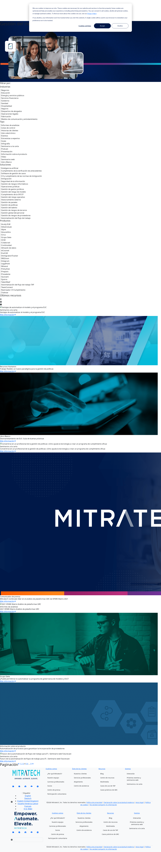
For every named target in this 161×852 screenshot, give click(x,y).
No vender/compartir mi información (103, 805)
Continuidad (6, 245)
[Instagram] (37, 787)
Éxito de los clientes (79, 769)
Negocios (5, 90)
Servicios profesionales (82, 778)
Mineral (4, 266)
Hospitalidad (6, 106)
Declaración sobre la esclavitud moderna (119, 802)
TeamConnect (7, 287)
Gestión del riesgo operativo (13, 197)
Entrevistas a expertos (10, 138)
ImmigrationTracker (9, 256)
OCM (3, 240)
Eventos (4, 136)
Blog (102, 774)
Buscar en (14, 6)
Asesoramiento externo (11, 199)
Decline (120, 26)
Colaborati (5, 242)
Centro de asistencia (81, 786)
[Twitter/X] (19, 787)
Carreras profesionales (55, 782)
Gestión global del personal (12, 213)
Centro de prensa (53, 790)
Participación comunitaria (56, 794)
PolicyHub (5, 269)
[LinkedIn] (13, 787)
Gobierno (5, 101)
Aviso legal (140, 802)
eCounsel (5, 250)
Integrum (5, 261)
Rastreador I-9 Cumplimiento (13, 290)
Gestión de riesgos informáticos (14, 184)
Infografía (5, 143)
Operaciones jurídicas (10, 186)
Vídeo (3, 157)
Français (27, 806)
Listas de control (8, 128)
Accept (102, 26)
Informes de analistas (10, 125)
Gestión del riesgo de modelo (13, 192)
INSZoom (5, 258)
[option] (27, 795)
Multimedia (104, 782)
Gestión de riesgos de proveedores (16, 215)
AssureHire (6, 232)
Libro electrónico (8, 133)
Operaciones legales (9, 114)
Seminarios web (8, 159)
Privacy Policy (92, 13)
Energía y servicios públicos (12, 95)
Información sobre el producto (14, 154)
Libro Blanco (6, 162)
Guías (3, 141)
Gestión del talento (9, 207)
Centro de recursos (107, 778)
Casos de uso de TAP (107, 786)
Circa (3, 235)
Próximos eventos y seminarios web (134, 779)
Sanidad (4, 103)
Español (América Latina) (28, 803)
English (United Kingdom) (27, 801)
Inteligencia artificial (9, 168)
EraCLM (4, 253)
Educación (5, 93)
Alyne (3, 229)
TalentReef (5, 282)
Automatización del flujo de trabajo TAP (17, 284)
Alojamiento (78, 782)
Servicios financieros (10, 98)
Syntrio (4, 279)
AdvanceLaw (6, 227)
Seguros (4, 108)
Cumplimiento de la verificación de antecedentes (21, 171)
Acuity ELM (5, 224)
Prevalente (5, 274)
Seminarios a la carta (10, 146)
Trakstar (4, 292)
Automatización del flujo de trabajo (16, 218)
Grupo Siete (6, 237)
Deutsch (27, 798)
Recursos (102, 769)
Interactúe (130, 774)
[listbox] (26, 802)
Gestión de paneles (9, 202)
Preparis (4, 271)
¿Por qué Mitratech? (54, 774)
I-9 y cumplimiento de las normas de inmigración (21, 176)
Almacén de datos (8, 248)
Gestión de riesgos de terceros (14, 210)
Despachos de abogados (11, 111)
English (28, 796)
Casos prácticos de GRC (109, 790)
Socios (49, 786)
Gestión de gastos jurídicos (12, 189)
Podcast (4, 149)
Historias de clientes (9, 130)
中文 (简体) (28, 809)
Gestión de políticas (9, 205)
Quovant (5, 277)
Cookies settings (85, 26)
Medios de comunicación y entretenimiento (19, 119)
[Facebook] (25, 787)
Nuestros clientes (80, 774)
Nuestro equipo (53, 778)
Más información (7, 314)
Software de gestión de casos (13, 173)
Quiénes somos (51, 769)
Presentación (6, 151)
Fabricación (6, 116)
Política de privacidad (94, 802)
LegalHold (5, 263)
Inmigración (6, 178)
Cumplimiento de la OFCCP (12, 194)
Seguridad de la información (13, 181)
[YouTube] (31, 787)
